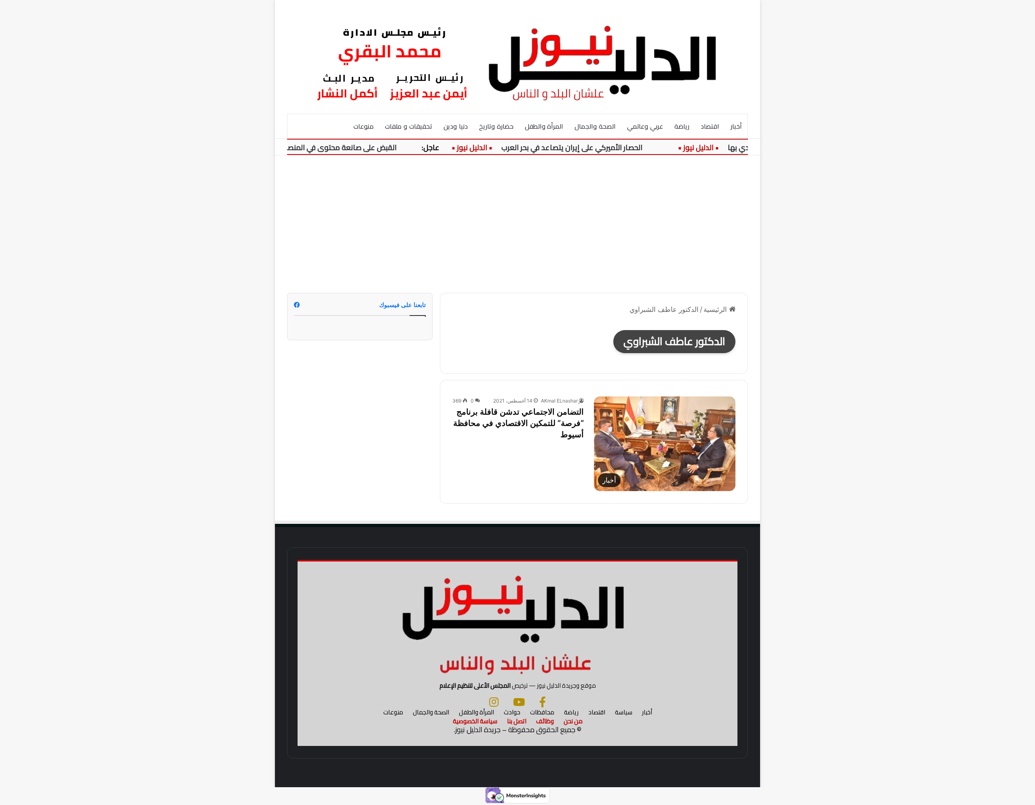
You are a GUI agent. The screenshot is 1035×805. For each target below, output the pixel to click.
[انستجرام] (494, 702)
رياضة (681, 126)
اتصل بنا (516, 721)
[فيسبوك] (542, 702)
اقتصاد (710, 126)
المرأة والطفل (544, 126)
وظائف (545, 721)
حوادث (512, 712)
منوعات (363, 126)
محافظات (542, 712)
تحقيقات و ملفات (408, 126)
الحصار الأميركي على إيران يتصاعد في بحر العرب (585, 147)
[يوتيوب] (519, 702)
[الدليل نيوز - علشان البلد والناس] (517, 56)
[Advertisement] (517, 224)
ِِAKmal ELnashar (559, 401)
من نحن (573, 721)
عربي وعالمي (645, 126)
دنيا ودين (456, 126)
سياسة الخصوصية (475, 721)
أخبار (736, 126)
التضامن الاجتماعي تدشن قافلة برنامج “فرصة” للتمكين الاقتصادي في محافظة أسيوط (518, 423)
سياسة (623, 712)
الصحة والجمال (595, 126)
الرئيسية (716, 309)
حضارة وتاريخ (496, 126)
